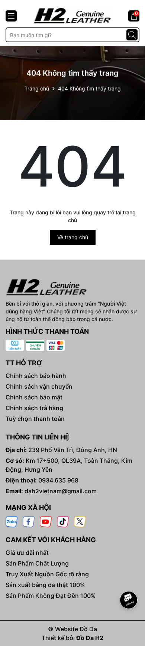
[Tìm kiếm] (132, 34)
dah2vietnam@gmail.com (61, 491)
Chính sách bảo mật (34, 397)
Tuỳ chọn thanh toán (35, 418)
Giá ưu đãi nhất (27, 552)
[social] (11, 521)
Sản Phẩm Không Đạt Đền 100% (51, 595)
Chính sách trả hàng (34, 408)
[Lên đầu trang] (129, 579)
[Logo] (72, 15)
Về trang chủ (72, 237)
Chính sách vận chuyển (39, 386)
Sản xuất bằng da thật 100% (45, 585)
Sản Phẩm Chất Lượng (37, 563)
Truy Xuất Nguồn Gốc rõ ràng (47, 574)
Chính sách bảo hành (36, 375)
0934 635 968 (58, 480)
